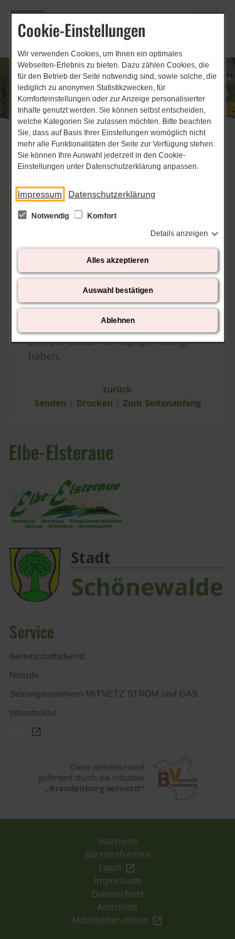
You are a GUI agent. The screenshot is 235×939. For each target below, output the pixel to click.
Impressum (40, 194)
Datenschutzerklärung (111, 194)
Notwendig (50, 216)
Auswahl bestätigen (118, 290)
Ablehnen (118, 320)
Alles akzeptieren (117, 260)
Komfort (101, 216)
